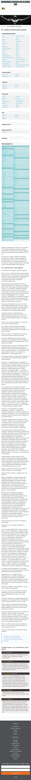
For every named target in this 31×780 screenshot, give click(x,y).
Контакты (15, 734)
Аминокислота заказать (15, 751)
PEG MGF (15, 741)
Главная (15, 723)
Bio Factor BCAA (15, 755)
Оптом (15, 732)
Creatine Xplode (15, 749)
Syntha (15, 747)
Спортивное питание (6, 1)
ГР (23, 1)
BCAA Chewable (15, 743)
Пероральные (15, 1)
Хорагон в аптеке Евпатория (12, 636)
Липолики (27, 1)
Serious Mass (15, 757)
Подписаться (15, 773)
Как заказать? (15, 726)
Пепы (15, 4)
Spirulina (15, 740)
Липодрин (15, 753)
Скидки (15, 730)
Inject (20, 1)
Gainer (15, 758)
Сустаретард (15, 745)
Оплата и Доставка (15, 728)
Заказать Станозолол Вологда (12, 637)
